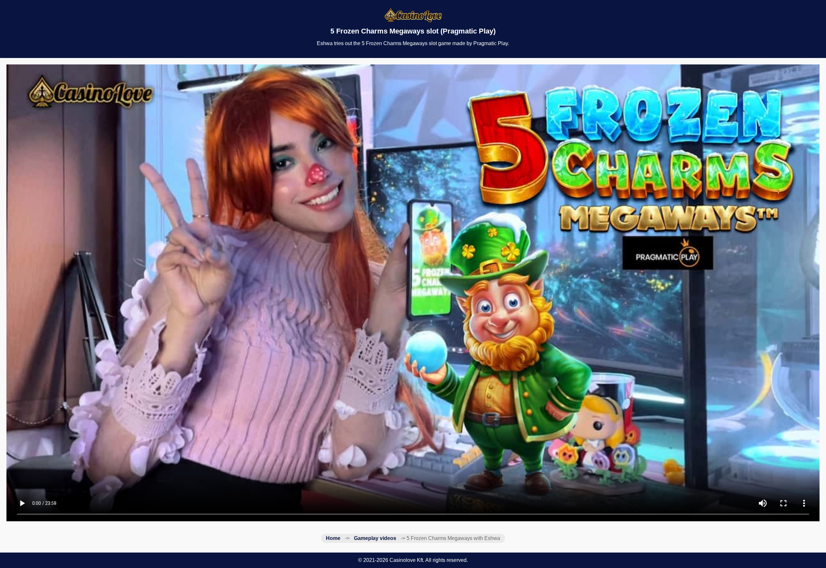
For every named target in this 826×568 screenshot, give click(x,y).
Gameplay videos (375, 538)
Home (333, 538)
